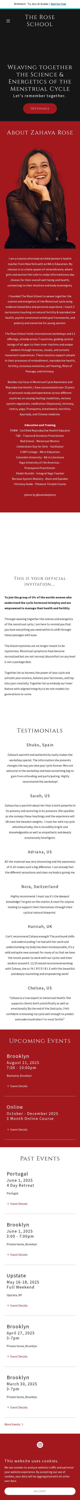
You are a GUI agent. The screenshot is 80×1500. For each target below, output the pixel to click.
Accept (40, 1491)
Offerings (40, 108)
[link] (40, 25)
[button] (9, 21)
